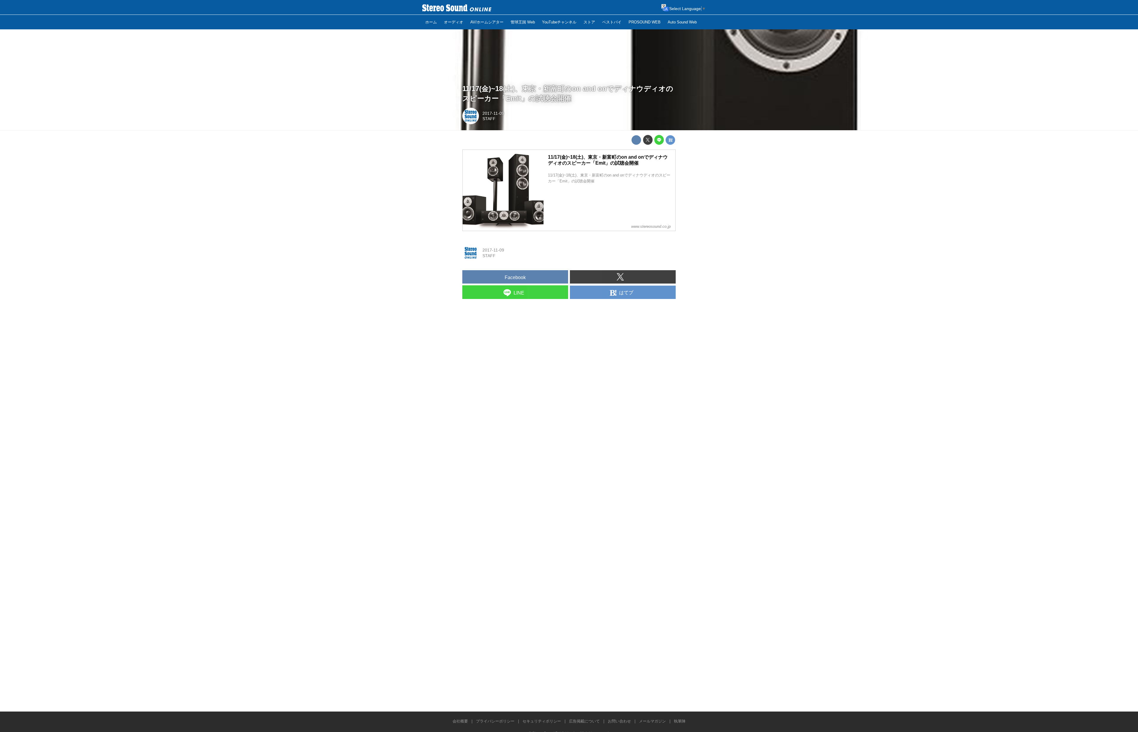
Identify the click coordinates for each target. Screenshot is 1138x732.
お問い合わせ (619, 721)
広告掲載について (584, 721)
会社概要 (460, 721)
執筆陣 (679, 721)
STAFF (489, 118)
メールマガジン (652, 721)
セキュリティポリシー (541, 721)
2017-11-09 (493, 113)
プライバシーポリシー (495, 721)
